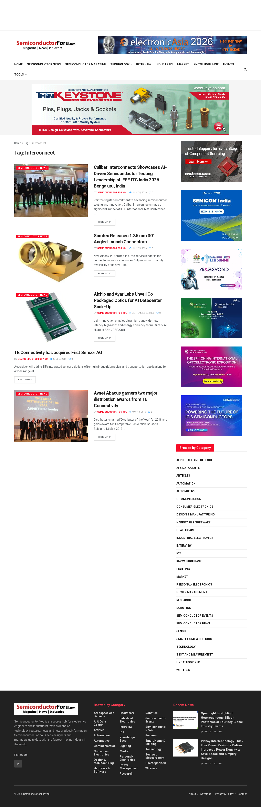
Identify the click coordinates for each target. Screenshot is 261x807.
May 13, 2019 (138, 412)
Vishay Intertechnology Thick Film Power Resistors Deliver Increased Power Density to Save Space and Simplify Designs (222, 749)
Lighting (183, 569)
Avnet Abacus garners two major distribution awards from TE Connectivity (125, 399)
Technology (119, 64)
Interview (143, 64)
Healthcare (185, 530)
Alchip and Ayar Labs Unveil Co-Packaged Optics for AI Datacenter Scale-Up (128, 300)
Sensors (182, 631)
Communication (188, 499)
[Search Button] (245, 69)
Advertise (205, 793)
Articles (183, 475)
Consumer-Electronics (194, 506)
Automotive (185, 491)
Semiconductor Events (194, 615)
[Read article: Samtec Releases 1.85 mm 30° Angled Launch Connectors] (51, 259)
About (192, 793)
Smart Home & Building (194, 639)
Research (183, 600)
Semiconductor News (44, 64)
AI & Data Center (188, 467)
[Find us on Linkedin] (18, 764)
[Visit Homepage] (46, 45)
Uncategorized (188, 662)
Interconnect (39, 143)
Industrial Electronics (194, 537)
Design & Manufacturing (195, 514)
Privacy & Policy (224, 793)
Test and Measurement (194, 654)
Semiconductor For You (112, 192)
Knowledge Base (206, 64)
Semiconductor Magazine (85, 64)
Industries (164, 64)
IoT (178, 553)
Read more (106, 221)
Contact (242, 793)
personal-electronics (194, 584)
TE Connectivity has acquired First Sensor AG (58, 352)
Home (18, 64)
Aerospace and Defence (194, 460)
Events (228, 64)
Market (183, 64)
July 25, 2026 (139, 192)
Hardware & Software (193, 522)
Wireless (183, 670)
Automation (186, 483)
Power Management (191, 592)
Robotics (183, 608)
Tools (19, 74)
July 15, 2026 (139, 248)
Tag (26, 143)
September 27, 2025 (142, 313)
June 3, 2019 (59, 359)
